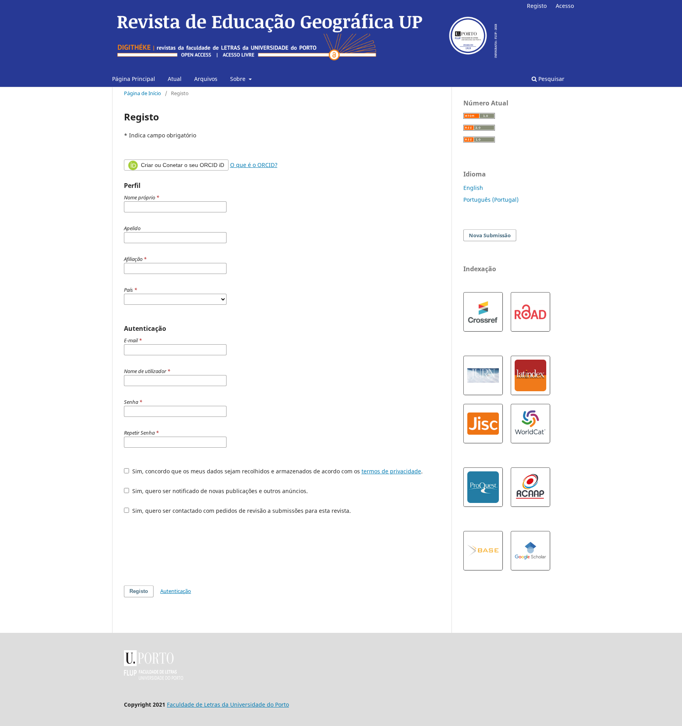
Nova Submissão (490, 235)
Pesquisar (550, 79)
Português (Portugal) (491, 199)
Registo (537, 5)
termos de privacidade (391, 471)
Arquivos (205, 79)
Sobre (238, 79)
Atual (175, 79)
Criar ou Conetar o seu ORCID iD (181, 165)
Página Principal (133, 79)
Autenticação (175, 591)
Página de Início (142, 93)
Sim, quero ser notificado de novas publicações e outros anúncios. (219, 491)
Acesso (565, 5)
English (473, 187)
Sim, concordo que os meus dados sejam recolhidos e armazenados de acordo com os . (277, 471)
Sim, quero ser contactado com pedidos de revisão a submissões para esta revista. (241, 510)
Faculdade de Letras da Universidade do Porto (228, 704)
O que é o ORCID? (253, 165)
